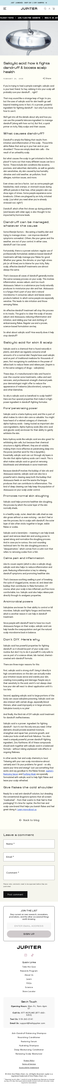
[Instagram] (25, 955)
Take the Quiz (29, 967)
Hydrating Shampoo (29, 1045)
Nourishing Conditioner (29, 1037)
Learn (29, 979)
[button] (4, 9)
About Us (29, 975)
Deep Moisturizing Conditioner (29, 1050)
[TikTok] (32, 955)
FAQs (29, 983)
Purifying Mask (29, 774)
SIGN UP (28, 934)
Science (29, 987)
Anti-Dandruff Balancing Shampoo (29, 1033)
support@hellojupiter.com (32, 1023)
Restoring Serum (29, 1041)
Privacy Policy (29, 1060)
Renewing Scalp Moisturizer (29, 1054)
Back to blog (31, 820)
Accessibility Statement (29, 1067)
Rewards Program (29, 971)
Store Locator (29, 991)
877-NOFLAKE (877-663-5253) (33, 1014)
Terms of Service (29, 1064)
